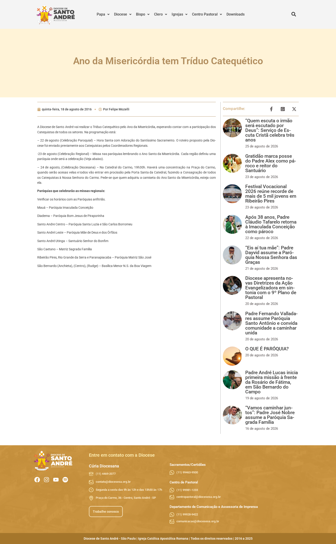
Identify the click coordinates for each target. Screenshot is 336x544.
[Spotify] (65, 479)
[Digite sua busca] (294, 14)
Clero (158, 14)
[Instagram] (46, 479)
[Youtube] (55, 479)
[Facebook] (37, 479)
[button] (103, 14)
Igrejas (177, 14)
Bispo (140, 14)
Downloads (236, 14)
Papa (101, 14)
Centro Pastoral (205, 14)
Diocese (120, 14)
